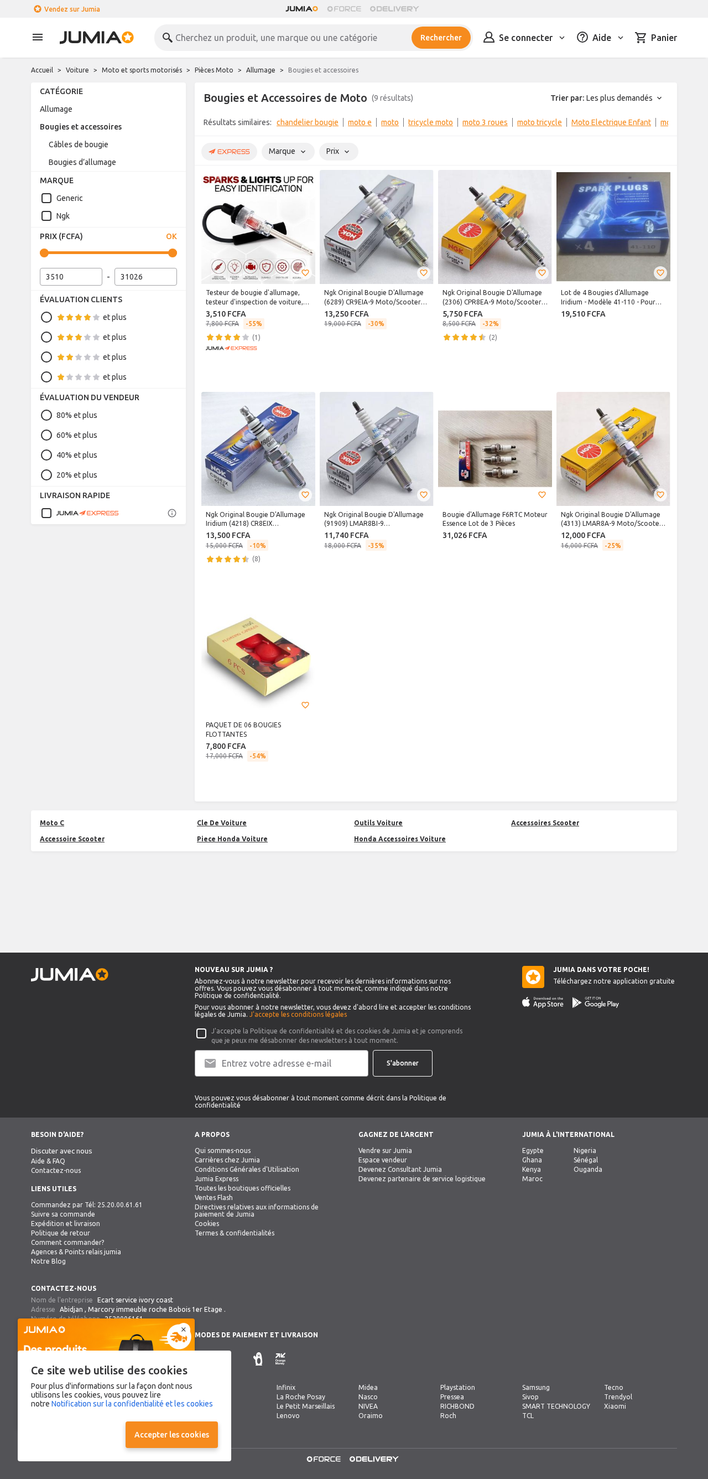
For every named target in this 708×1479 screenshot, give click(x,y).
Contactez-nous (56, 1170)
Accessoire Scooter (72, 838)
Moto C (52, 822)
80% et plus (76, 415)
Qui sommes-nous (223, 1150)
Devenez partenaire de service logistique (422, 1178)
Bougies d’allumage (82, 162)
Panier (664, 38)
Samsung (536, 1387)
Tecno (613, 1387)
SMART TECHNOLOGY (556, 1406)
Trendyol (618, 1396)
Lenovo (288, 1415)
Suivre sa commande (63, 1214)
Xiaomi (615, 1406)
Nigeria (585, 1150)
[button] (305, 273)
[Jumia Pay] (242, 1359)
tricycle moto (430, 122)
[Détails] (172, 513)
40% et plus (76, 455)
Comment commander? (67, 1242)
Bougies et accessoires (81, 126)
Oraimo (370, 1415)
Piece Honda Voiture (232, 838)
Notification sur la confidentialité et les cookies (132, 1403)
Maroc (532, 1178)
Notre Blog (48, 1261)
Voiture (77, 70)
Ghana (532, 1159)
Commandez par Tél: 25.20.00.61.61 (87, 1204)
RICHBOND (457, 1406)
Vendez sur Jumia (72, 9)
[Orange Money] (280, 1359)
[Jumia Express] (79, 513)
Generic (69, 198)
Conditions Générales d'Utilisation (247, 1169)
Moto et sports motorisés (142, 70)
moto (390, 122)
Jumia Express (216, 1178)
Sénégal (586, 1159)
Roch (448, 1415)
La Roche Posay (301, 1396)
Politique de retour (60, 1233)
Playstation (457, 1387)
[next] (661, 124)
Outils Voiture (378, 822)
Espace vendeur (382, 1159)
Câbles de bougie (78, 144)
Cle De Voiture (222, 822)
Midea (368, 1387)
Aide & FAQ (48, 1161)
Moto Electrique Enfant (611, 122)
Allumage (260, 70)
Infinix (286, 1387)
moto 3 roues (485, 122)
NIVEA (368, 1406)
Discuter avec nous (61, 1151)
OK (171, 236)
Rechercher (441, 37)
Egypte (533, 1150)
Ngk (63, 215)
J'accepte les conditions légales (298, 1014)
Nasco (368, 1396)
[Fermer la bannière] (184, 1329)
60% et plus (76, 435)
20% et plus (76, 474)
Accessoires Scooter (545, 822)
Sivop (530, 1396)
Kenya (531, 1169)
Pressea (452, 1396)
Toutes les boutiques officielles (242, 1188)
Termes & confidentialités (234, 1233)
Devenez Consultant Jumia (400, 1169)
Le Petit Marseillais (306, 1406)
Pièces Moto (214, 70)
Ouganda (588, 1169)
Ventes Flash (214, 1197)
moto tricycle (539, 122)
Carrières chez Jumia (227, 1159)
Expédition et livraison (65, 1223)
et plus (115, 317)
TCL (528, 1415)
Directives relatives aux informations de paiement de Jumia (257, 1210)
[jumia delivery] (396, 8)
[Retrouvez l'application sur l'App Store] (543, 1002)
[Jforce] (344, 8)
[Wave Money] (258, 1359)
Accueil (42, 70)
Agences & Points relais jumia (76, 1251)
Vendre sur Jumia (385, 1150)
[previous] (210, 124)
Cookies (207, 1223)
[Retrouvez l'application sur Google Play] (595, 1002)
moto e (360, 122)
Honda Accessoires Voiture (400, 838)
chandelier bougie (308, 122)
